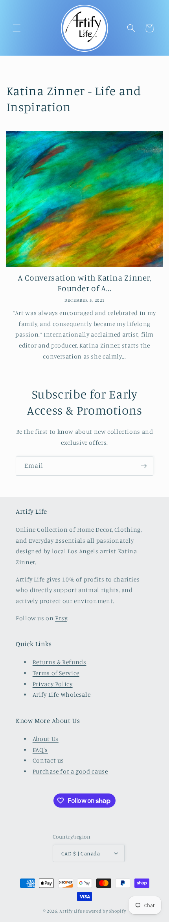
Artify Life (70, 911)
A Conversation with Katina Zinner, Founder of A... (84, 282)
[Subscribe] (144, 466)
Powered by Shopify (104, 911)
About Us (46, 739)
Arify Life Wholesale (62, 694)
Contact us (48, 760)
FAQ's (40, 750)
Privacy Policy (53, 684)
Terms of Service (56, 673)
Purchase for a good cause (70, 771)
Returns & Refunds (59, 662)
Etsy (61, 618)
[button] (16, 28)
